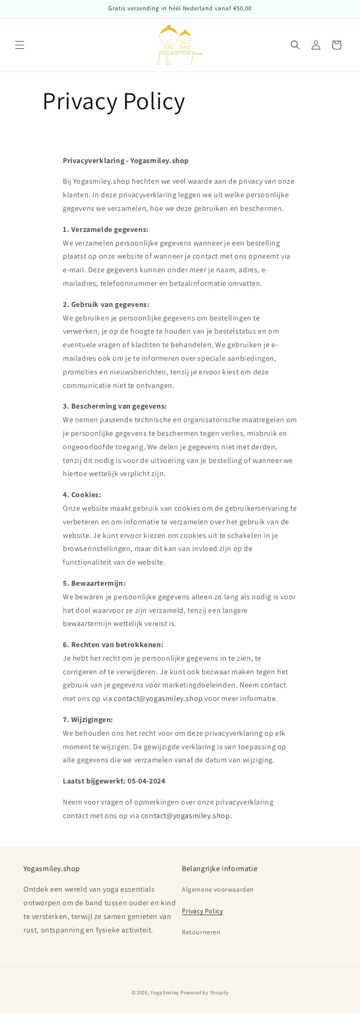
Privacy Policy (202, 911)
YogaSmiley (164, 992)
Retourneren (201, 932)
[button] (19, 45)
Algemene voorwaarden (218, 889)
